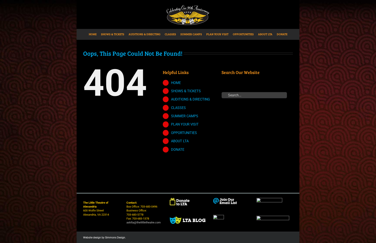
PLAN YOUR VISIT (185, 124)
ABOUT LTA (180, 141)
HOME (176, 83)
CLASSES (178, 108)
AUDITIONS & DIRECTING (190, 99)
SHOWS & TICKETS (186, 91)
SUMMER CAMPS (184, 116)
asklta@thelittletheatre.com (143, 222)
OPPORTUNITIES (184, 133)
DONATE (177, 149)
